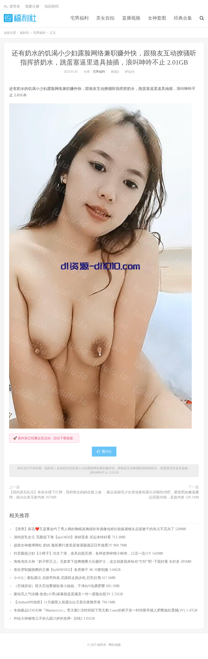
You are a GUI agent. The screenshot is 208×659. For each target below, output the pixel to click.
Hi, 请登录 (12, 6)
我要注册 (32, 6)
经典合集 (183, 18)
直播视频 (131, 18)
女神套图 (157, 18)
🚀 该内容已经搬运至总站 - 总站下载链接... (44, 438)
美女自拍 (105, 18)
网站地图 (115, 645)
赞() (106, 451)
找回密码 (51, 6)
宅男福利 (79, 18)
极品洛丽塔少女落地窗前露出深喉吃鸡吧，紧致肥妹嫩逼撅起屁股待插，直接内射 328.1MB (153, 494)
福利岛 (20, 18)
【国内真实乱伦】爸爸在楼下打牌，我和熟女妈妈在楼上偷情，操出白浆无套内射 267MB (55, 494)
